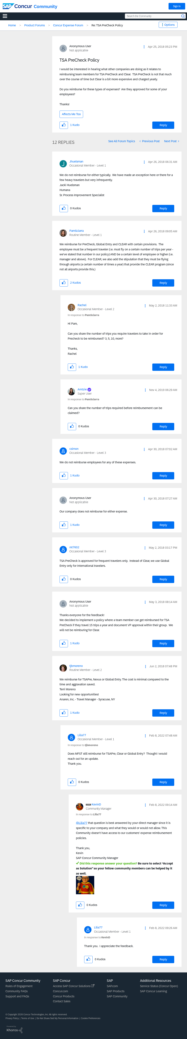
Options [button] (169, 24)
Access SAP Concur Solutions (72, 986)
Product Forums (34, 25)
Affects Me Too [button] (71, 114)
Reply (163, 125)
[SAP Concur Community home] (17, 6)
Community (45, 6)
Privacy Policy (12, 1018)
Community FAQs (16, 991)
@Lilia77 (81, 822)
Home (12, 25)
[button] (144, 47)
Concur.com (60, 991)
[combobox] (155, 16)
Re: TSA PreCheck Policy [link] (107, 25)
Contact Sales (61, 1001)
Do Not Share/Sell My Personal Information (58, 1018)
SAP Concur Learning (153, 991)
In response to (83, 315)
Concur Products (63, 996)
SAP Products (115, 991)
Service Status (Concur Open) (159, 986)
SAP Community (117, 996)
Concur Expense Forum (68, 25)
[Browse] (7, 16)
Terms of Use (27, 1018)
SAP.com (112, 986)
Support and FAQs (17, 996)
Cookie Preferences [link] (90, 1018)
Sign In (177, 6)
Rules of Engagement (19, 986)
